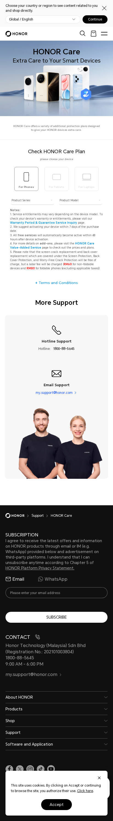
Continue (95, 19)
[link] (9, 769)
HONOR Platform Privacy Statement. (39, 568)
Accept (57, 804)
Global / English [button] (21, 19)
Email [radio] (18, 579)
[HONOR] (18, 515)
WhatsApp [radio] (56, 579)
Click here (85, 791)
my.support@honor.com (54, 392)
